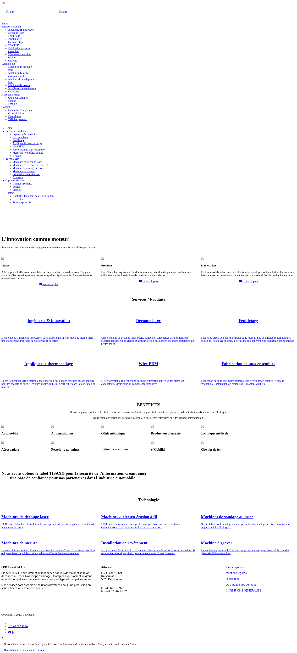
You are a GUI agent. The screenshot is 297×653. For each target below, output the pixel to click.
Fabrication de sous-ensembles (19, 50)
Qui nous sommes (18, 97)
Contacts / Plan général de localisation (20, 112)
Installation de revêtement (22, 88)
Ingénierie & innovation (21, 29)
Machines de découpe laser (27, 161)
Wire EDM (14, 45)
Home (4, 23)
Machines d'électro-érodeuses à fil (18, 74)
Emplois (12, 103)
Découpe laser (16, 32)
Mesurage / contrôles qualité (28, 152)
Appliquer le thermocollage (16, 40)
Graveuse (13, 91)
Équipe (12, 100)
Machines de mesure (19, 85)
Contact (5, 106)
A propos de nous (10, 94)
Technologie (8, 63)
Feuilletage (14, 35)
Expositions (14, 116)
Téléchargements (17, 119)
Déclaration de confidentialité (20, 650)
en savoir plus (50, 284)
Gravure (12, 60)
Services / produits (11, 26)
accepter (42, 650)
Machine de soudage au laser (28, 168)
